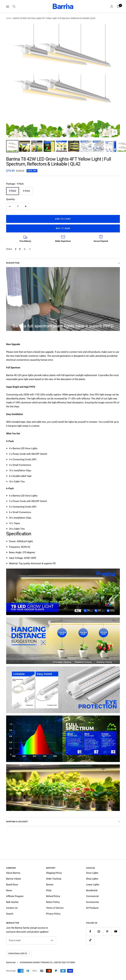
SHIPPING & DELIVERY (17, 822)
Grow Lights (92, 873)
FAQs (48, 890)
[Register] (51, 940)
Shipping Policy (54, 873)
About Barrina (13, 873)
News (9, 890)
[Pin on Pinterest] (20, 249)
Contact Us (12, 908)
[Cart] (118, 6)
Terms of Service (54, 908)
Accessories (92, 902)
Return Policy (53, 902)
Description (12, 263)
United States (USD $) (17, 953)
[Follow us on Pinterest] (107, 931)
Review (49, 884)
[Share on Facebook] (15, 249)
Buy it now (63, 228)
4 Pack (12, 190)
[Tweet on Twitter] (24, 249)
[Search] (14, 6)
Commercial (92, 896)
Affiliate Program (15, 896)
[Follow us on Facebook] (90, 931)
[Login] (111, 6)
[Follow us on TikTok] (90, 940)
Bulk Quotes (12, 902)
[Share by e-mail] (30, 249)
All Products (92, 908)
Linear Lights (92, 884)
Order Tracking (53, 878)
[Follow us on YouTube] (115, 931)
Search (9, 913)
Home (8, 18)
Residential (91, 890)
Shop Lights (92, 878)
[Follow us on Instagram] (98, 931)
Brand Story (12, 884)
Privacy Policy (53, 913)
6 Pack (26, 190)
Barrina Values (13, 878)
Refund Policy (53, 896)
